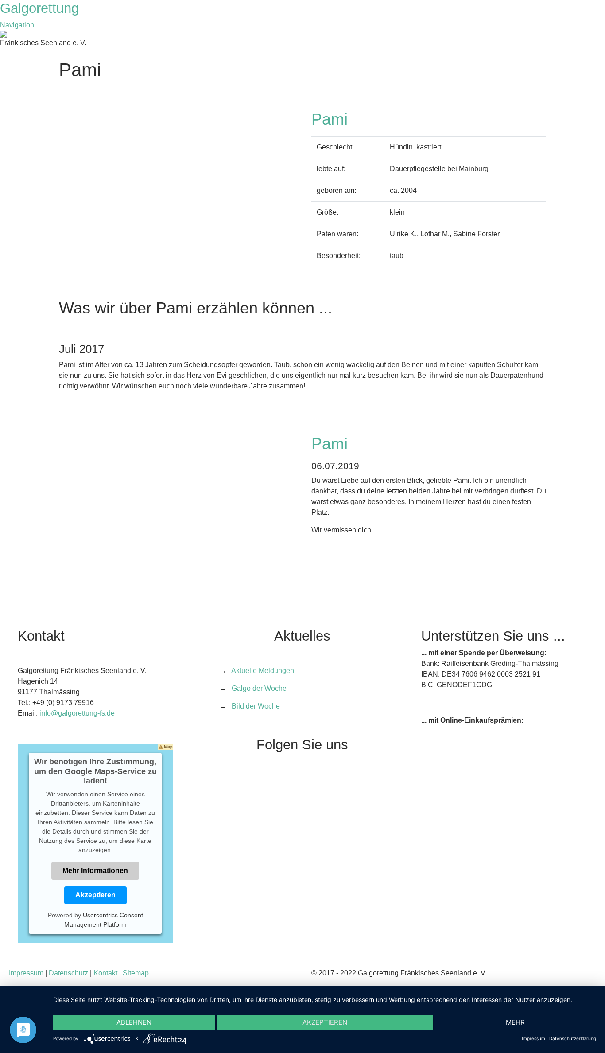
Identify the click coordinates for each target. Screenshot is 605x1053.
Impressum (26, 973)
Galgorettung (41, 8)
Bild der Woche (256, 706)
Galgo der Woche (259, 688)
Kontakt (105, 973)
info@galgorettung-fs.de (77, 713)
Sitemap (136, 973)
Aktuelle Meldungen (262, 670)
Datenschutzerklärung (572, 1038)
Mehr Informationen (95, 870)
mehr (515, 1022)
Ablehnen (133, 1022)
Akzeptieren (95, 895)
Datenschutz (68, 973)
